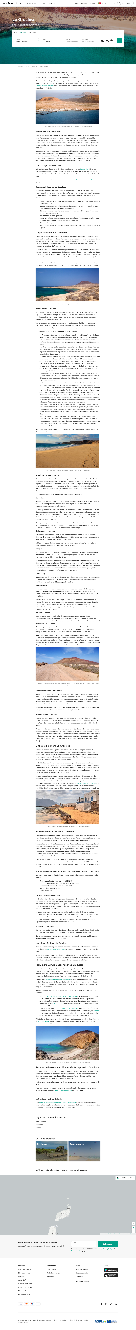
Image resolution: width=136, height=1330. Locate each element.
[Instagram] (106, 1304)
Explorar (52, 3)
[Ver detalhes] (63, 1246)
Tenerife (96, 1011)
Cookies (48, 1320)
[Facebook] (101, 1304)
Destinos (34, 66)
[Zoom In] (133, 1227)
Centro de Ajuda (82, 1273)
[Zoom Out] (133, 1231)
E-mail (74, 1242)
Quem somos (51, 1269)
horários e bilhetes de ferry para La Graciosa (81, 180)
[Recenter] (133, 1223)
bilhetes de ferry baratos (45, 86)
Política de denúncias (75, 1320)
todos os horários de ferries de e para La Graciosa (57, 1102)
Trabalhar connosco (54, 1273)
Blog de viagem (24, 1273)
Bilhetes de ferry (23, 66)
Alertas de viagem (82, 1281)
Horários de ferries (25, 1284)
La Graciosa (44, 66)
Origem (17, 39)
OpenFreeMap (109, 1234)
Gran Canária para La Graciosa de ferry (62, 996)
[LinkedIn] (116, 1304)
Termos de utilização (38, 1320)
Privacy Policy (107, 1249)
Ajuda (92, 3)
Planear (42, 3)
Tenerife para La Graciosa (69, 1008)
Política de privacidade (60, 1320)
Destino (45, 39)
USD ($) (112, 3)
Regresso (23, 32)
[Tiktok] (111, 1304)
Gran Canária (59, 1003)
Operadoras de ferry (25, 1287)
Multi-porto (32, 32)
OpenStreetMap (131, 1234)
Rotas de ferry (23, 1280)
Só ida (16, 32)
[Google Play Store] (111, 1270)
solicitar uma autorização (86, 783)
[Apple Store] (111, 1275)
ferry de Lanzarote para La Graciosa (57, 980)
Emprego (50, 1276)
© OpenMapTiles (117, 1234)
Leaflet (102, 1234)
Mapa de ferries (43, 1021)
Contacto (79, 1276)
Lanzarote (84, 169)
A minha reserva (81, 3)
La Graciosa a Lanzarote (56, 949)
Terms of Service (76, 1251)
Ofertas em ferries (29, 3)
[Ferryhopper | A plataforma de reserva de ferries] (8, 3)
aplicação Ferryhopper (63, 1090)
